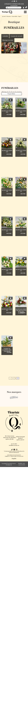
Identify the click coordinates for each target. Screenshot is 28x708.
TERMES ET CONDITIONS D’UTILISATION (14, 456)
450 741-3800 (14, 444)
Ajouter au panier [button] (11, 100)
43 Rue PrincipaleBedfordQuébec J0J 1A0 (20, 438)
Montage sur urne (8, 40)
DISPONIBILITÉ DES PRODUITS (14, 455)
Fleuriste (9, 16)
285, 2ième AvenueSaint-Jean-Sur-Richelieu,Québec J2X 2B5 (9, 437)
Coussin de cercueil (16, 36)
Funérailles (14, 16)
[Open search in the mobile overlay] (13, 8)
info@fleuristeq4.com (14, 445)
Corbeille (5, 36)
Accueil (4, 16)
